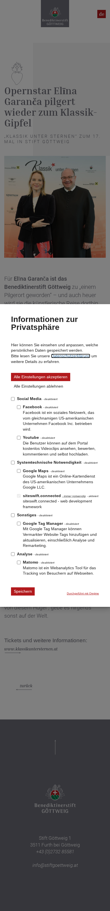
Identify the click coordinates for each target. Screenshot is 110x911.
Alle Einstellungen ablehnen (38, 386)
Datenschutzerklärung (70, 356)
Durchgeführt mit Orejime (83, 593)
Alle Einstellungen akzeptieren (40, 377)
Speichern (23, 591)
